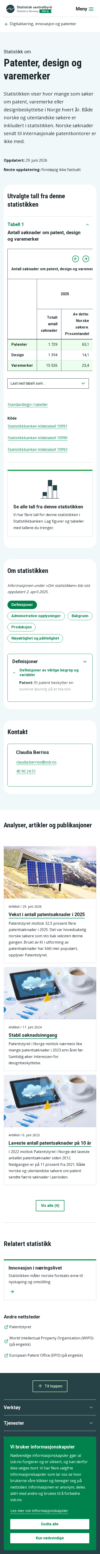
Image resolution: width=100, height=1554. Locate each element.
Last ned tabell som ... (28, 383)
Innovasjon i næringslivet (35, 1268)
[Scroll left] (75, 259)
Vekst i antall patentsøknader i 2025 (47, 914)
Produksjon (21, 627)
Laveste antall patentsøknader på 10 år (50, 1143)
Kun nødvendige (50, 1538)
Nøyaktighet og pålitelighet (35, 638)
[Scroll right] (86, 259)
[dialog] (50, 1493)
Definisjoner (22, 604)
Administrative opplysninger (36, 616)
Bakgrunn (80, 616)
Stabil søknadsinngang (33, 1035)
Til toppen (53, 1386)
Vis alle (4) (50, 1205)
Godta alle (50, 1524)
